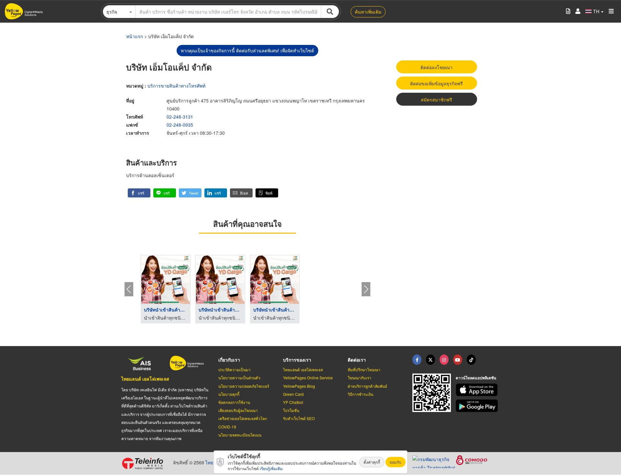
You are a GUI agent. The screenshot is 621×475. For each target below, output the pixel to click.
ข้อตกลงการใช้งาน (234, 402)
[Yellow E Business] (416, 359)
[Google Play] (478, 405)
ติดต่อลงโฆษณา (436, 67)
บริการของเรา (297, 359)
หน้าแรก (134, 36)
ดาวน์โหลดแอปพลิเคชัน (476, 378)
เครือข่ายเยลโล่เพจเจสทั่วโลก (242, 418)
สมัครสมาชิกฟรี (436, 99)
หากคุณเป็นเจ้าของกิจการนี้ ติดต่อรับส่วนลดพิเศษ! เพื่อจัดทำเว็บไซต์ (247, 50)
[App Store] (478, 390)
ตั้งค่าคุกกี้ (372, 462)
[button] (139, 192)
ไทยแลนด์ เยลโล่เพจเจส (145, 378)
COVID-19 (227, 426)
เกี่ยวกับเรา (229, 359)
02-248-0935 (180, 124)
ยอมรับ (395, 462)
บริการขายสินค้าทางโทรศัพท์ (176, 85)
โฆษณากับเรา (359, 377)
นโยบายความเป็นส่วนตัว (239, 377)
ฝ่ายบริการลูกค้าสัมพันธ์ (367, 386)
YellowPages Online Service (308, 377)
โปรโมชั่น (291, 410)
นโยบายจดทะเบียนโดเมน (239, 435)
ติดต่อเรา (357, 359)
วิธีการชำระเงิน (360, 394)
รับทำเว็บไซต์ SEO (299, 418)
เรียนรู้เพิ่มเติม (271, 468)
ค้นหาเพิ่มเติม (368, 11)
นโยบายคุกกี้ (228, 394)
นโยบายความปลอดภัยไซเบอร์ (243, 386)
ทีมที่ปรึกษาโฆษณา (364, 369)
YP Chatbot (293, 402)
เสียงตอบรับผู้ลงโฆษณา (238, 410)
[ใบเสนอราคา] (568, 11)
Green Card (293, 394)
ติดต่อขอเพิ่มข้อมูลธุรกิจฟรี (436, 83)
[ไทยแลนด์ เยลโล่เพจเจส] (430, 359)
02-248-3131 (180, 116)
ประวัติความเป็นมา (234, 369)
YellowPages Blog (299, 386)
